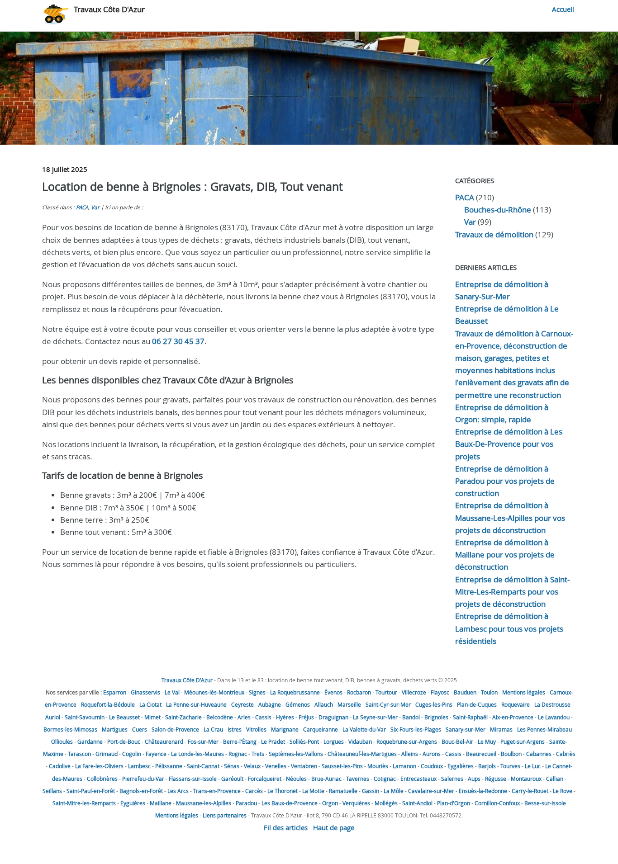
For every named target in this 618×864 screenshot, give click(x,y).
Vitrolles (256, 729)
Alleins (409, 753)
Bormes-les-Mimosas (70, 729)
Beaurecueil (481, 753)
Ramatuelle (343, 790)
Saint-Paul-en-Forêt (91, 790)
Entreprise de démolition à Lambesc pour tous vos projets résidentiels (509, 628)
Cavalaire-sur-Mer (431, 790)
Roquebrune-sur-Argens (406, 741)
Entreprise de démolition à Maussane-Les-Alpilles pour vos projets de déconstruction (510, 517)
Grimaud (106, 753)
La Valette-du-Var (364, 729)
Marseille (349, 704)
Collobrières (102, 778)
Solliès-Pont (304, 741)
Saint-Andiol (417, 803)
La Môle (394, 790)
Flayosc (440, 692)
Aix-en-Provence (512, 717)
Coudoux (432, 766)
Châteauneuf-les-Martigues (362, 753)
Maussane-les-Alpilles (203, 803)
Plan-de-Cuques (477, 704)
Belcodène (219, 717)
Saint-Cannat (203, 766)
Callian (554, 778)
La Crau (213, 729)
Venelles (275, 766)
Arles (244, 717)
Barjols (487, 766)
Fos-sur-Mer (203, 741)
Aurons (432, 753)
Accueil (563, 9)
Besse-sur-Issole (545, 803)
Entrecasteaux (418, 778)
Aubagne (269, 704)
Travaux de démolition (494, 234)
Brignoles (436, 717)
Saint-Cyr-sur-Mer (388, 704)
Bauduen (465, 692)
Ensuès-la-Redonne (483, 790)
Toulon (489, 692)
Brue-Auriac (326, 778)
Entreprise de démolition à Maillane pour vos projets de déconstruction (505, 554)
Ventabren (304, 766)
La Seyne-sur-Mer (375, 717)
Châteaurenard (164, 741)
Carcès (254, 790)
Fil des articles (286, 827)
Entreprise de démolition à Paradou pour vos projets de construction (505, 480)
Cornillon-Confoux (497, 803)
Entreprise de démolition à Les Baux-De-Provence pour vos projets (508, 443)
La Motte (313, 790)
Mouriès (377, 766)
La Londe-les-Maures (197, 753)
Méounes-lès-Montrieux (214, 692)
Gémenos (297, 704)
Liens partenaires (225, 815)
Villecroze (414, 692)
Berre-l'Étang (240, 741)
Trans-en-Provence (217, 790)
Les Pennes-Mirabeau (544, 729)
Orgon (330, 803)
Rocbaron (359, 692)
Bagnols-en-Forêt (141, 790)
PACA (82, 207)
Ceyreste (242, 704)
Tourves (510, 766)
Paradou (246, 803)
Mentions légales (523, 692)
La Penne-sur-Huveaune (196, 704)
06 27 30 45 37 (178, 341)
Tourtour (386, 692)
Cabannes (538, 753)
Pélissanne (168, 766)
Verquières (356, 803)
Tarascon (79, 753)
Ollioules (62, 741)
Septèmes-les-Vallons (296, 753)
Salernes (452, 778)
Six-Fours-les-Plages (415, 729)
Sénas (231, 766)
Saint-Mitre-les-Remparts (84, 803)
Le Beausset (124, 717)
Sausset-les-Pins (342, 766)
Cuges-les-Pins (433, 704)
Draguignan (333, 717)
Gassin (370, 790)
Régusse (495, 778)
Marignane (285, 729)
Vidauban (360, 741)
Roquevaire (515, 704)
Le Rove (562, 790)
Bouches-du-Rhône (497, 209)
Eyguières (132, 803)
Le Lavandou (554, 717)
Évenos (333, 692)
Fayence (156, 753)
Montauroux (526, 778)
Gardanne (90, 741)
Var (95, 207)
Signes (257, 692)
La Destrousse (552, 704)
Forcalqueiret (264, 778)
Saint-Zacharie (183, 717)
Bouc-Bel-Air (457, 741)
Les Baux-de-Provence (289, 803)
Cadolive (60, 766)
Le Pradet (273, 741)
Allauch (323, 704)
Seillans (52, 790)
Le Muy (487, 741)
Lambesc (139, 766)
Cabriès (565, 753)
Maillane (160, 803)
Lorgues (333, 741)
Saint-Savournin (85, 717)
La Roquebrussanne (295, 692)
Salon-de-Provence (175, 729)
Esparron (114, 692)
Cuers (139, 729)
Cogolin (131, 753)
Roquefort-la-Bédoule (108, 704)
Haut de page (333, 827)
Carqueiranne (320, 729)
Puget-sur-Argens (522, 741)
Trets (258, 753)
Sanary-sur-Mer (465, 729)
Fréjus (306, 717)
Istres (235, 729)
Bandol (411, 717)
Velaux (252, 766)
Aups (474, 778)
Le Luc (533, 766)
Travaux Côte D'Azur (109, 9)
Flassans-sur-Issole (193, 778)
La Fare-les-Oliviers (99, 766)
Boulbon (511, 753)
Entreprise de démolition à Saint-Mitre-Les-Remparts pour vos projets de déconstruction (512, 591)
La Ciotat (150, 704)
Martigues (115, 729)
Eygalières (460, 766)
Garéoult (232, 778)
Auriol (52, 717)
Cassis (263, 717)
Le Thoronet (282, 790)
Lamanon (404, 766)
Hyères (285, 717)
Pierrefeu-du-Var (143, 778)
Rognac (237, 753)
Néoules (296, 778)
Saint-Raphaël (470, 717)
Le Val (172, 692)
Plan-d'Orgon (453, 803)
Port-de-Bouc (123, 741)
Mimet (152, 717)
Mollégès (386, 803)
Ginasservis (145, 692)
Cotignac (385, 778)
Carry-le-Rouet (530, 790)
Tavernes (357, 778)
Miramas (501, 729)
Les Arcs (178, 790)
